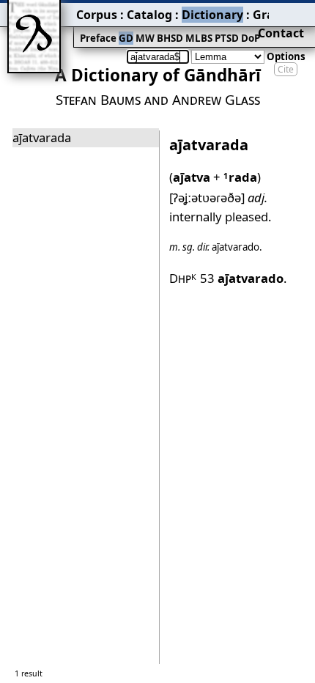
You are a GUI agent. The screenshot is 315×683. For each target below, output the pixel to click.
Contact (281, 33)
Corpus (96, 15)
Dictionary (212, 15)
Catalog (149, 15)
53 (242, 278)
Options (286, 56)
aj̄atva (191, 177)
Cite (286, 69)
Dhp (183, 278)
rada (240, 177)
